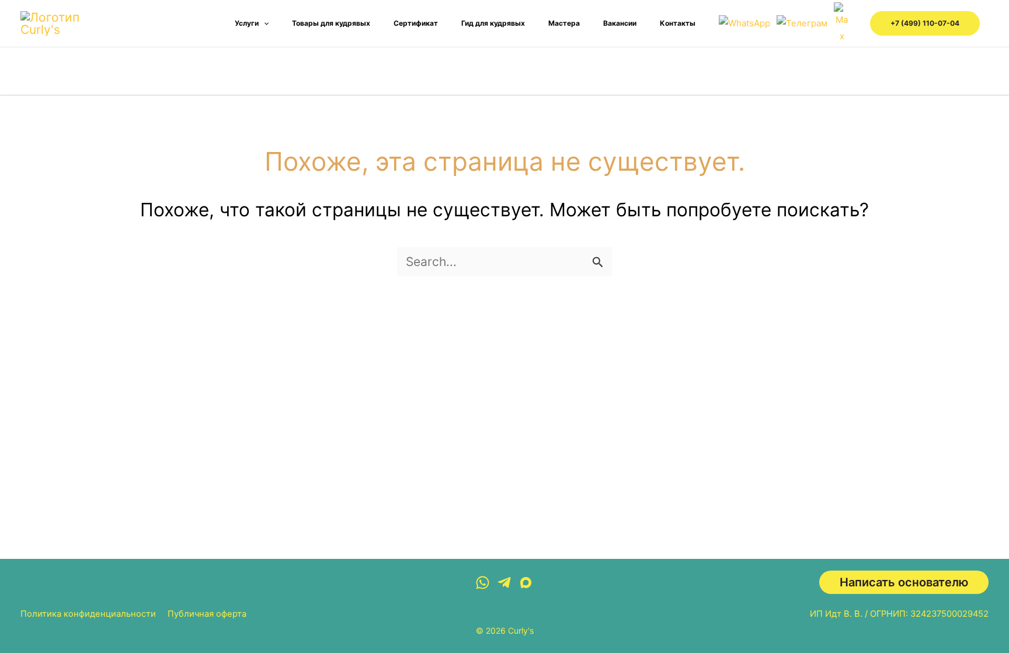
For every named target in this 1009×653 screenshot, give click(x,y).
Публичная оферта (207, 614)
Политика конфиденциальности (88, 614)
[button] (264, 23)
